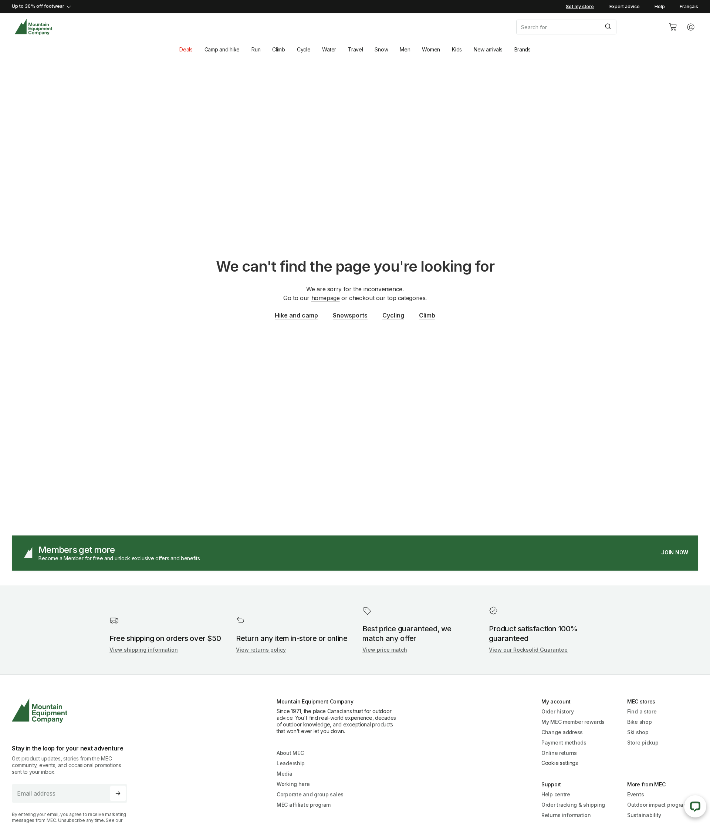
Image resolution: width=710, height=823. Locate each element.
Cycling (393, 315)
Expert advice (624, 6)
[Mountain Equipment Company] (72, 710)
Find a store (642, 711)
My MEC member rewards (573, 722)
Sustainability (644, 815)
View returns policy (261, 649)
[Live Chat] (695, 806)
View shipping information (143, 649)
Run (255, 49)
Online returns (559, 753)
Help (660, 6)
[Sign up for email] (118, 793)
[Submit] (607, 27)
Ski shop (638, 732)
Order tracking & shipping (573, 805)
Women (431, 49)
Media (285, 773)
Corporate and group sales (310, 794)
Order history (557, 711)
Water (329, 49)
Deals (186, 49)
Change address (562, 732)
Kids (457, 49)
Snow (381, 49)
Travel (355, 49)
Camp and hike (222, 49)
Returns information (566, 815)
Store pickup (643, 742)
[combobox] (586, 27)
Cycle (304, 49)
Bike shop (639, 722)
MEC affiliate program (304, 805)
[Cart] (673, 27)
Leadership (291, 763)
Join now (674, 552)
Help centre (555, 794)
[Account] (690, 27)
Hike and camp (296, 315)
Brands (522, 49)
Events (635, 794)
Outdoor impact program (657, 805)
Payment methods (563, 742)
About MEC (290, 753)
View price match (384, 649)
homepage (325, 298)
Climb (278, 49)
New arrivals (488, 49)
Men (405, 49)
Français (689, 6)
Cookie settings (559, 763)
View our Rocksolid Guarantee (528, 649)
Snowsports (350, 315)
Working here (293, 784)
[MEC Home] (33, 27)
